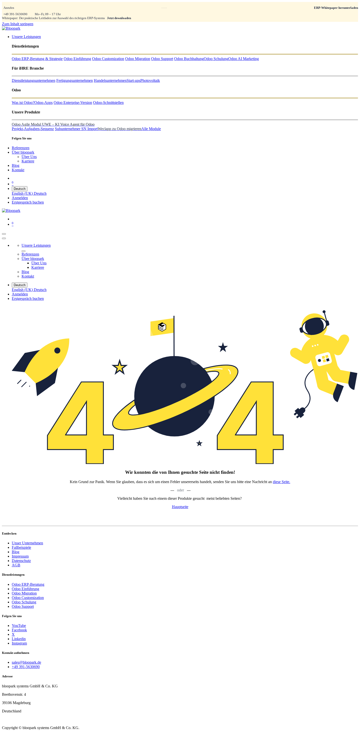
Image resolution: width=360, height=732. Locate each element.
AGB (16, 565)
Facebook (19, 630)
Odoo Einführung (25, 589)
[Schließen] (4, 238)
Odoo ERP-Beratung (28, 584)
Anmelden (20, 198)
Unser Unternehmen (27, 543)
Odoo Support (23, 606)
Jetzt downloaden (119, 18)
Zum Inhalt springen (17, 24)
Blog (15, 552)
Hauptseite (180, 507)
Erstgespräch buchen (28, 202)
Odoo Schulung (24, 602)
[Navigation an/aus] (4, 234)
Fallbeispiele (21, 547)
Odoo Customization (28, 598)
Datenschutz (21, 561)
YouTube (19, 625)
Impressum (20, 556)
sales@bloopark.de (26, 662)
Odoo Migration (24, 593)
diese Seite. (281, 482)
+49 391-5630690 (15, 14)
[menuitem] (26, 37)
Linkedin (19, 639)
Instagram (19, 643)
